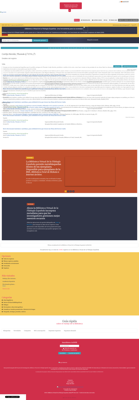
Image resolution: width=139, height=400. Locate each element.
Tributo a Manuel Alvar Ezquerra (128, 20)
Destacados (6, 265)
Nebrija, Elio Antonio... (9, 278)
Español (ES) (125, 1)
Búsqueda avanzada (92, 40)
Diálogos (5, 304)
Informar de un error (130, 66)
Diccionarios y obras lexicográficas (18, 80)
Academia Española (9, 281)
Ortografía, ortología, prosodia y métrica (14, 311)
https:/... (4, 286)
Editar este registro (131, 69)
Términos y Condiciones (70, 350)
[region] (69, 171)
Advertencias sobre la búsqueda (120, 25)
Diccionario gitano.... (9, 284)
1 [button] (65, 191)
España (5, 78)
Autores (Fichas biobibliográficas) (12, 302)
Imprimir (117, 66)
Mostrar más (6, 288)
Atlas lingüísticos (8, 300)
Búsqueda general (40, 40)
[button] (4, 171)
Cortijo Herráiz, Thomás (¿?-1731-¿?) (16, 82)
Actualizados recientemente (11, 263)
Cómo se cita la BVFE (16, 25)
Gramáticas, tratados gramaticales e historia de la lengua (19, 309)
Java (133, 25)
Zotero (57, 222)
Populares (6, 268)
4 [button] (73, 191)
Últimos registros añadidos (10, 261)
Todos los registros (8, 259)
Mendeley (29, 224)
